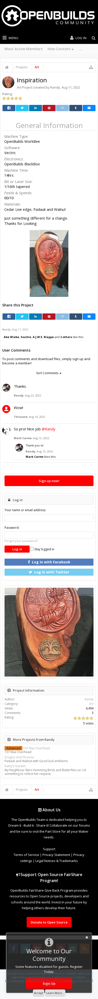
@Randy (48, 428)
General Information (49, 125)
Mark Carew (22, 438)
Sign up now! (49, 481)
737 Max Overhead (28, 748)
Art (19, 87)
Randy (55, 87)
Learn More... (55, 993)
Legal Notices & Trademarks (56, 860)
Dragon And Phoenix (19, 757)
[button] (89, 234)
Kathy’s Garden (15, 766)
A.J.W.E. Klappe (43, 337)
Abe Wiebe (11, 337)
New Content (59, 48)
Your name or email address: (25, 510)
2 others (66, 337)
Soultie (26, 337)
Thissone (20, 417)
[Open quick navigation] (90, 67)
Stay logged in (44, 549)
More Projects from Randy (34, 739)
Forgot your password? (21, 541)
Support (49, 849)
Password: (12, 527)
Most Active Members (23, 48)
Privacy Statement (56, 854)
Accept (38, 993)
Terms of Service (26, 854)
